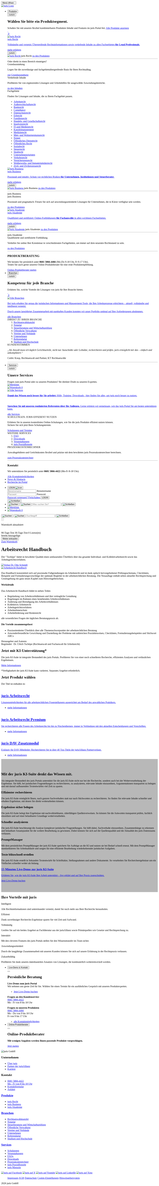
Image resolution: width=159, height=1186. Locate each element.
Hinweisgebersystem (69, 1178)
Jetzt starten (13, 1046)
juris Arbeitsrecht (15, 696)
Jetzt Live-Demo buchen (13, 880)
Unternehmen (14, 1133)
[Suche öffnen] (13, 504)
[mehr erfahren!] (14, 565)
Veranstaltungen (15, 1153)
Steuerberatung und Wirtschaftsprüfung (26, 1124)
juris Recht (12, 1101)
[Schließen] (14, 501)
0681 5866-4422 (15, 999)
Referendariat (14, 1136)
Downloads (13, 1159)
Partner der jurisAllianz (18, 1066)
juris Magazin (14, 1167)
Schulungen (13, 1150)
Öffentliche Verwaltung (18, 1127)
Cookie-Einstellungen (48, 1178)
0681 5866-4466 (15, 1010)
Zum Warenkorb (9, 541)
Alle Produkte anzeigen (117, 28)
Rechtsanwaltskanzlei (18, 1119)
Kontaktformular (15, 1086)
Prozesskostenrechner (18, 1162)
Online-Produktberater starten (21, 270)
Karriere (11, 1069)
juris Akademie (14, 1107)
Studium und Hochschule (19, 1138)
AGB (21, 1178)
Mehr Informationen (11, 665)
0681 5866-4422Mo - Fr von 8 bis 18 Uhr (19, 1082)
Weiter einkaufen (10, 539)
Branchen (7, 1113)
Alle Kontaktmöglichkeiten (20, 476)
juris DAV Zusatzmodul (20, 743)
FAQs (10, 1156)
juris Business (14, 1104)
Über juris (12, 1063)
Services (6, 1144)
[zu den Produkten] (14, 56)
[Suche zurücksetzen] (69, 504)
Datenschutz (31, 1178)
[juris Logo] (7, 6)
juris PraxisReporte (16, 1164)
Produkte (7, 1095)
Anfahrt (11, 1089)
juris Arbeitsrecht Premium (23, 720)
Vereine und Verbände (18, 1130)
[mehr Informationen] (79, 689)
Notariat (11, 1122)
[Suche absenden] (26, 504)
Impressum (12, 1178)
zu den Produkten (41, 56)
